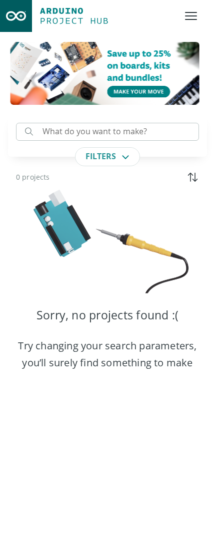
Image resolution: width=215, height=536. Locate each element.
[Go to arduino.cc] (16, 16)
